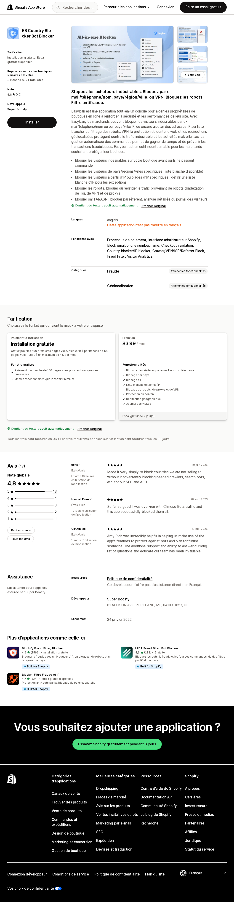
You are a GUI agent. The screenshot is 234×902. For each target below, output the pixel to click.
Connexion (165, 7)
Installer (32, 122)
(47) (18, 94)
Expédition (105, 840)
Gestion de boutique (69, 850)
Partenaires (195, 823)
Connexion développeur (27, 874)
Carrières (193, 797)
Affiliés (191, 832)
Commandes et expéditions (64, 822)
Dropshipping (107, 788)
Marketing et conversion (72, 842)
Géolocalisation (120, 286)
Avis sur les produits (113, 806)
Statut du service (199, 849)
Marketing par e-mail (113, 823)
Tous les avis (20, 539)
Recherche (149, 823)
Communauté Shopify (159, 806)
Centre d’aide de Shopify (161, 788)
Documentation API (157, 797)
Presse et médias (199, 814)
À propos (192, 788)
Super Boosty (17, 109)
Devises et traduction (114, 849)
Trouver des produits (69, 802)
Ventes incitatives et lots (117, 814)
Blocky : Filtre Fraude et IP (40, 674)
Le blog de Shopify (156, 814)
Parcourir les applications (125, 7)
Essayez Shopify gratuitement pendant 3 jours (117, 744)
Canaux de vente (66, 793)
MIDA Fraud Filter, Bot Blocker (156, 648)
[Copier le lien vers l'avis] (83, 465)
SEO (99, 832)
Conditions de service (70, 874)
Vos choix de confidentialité (30, 888)
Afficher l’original (153, 206)
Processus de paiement (126, 240)
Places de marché (111, 797)
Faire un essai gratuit (203, 7)
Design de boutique (68, 833)
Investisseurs (196, 806)
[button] (60, 658)
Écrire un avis (21, 530)
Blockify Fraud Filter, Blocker (42, 648)
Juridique (193, 840)
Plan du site (155, 874)
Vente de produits (67, 811)
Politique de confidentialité (129, 579)
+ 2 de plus (192, 74)
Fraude (113, 271)
